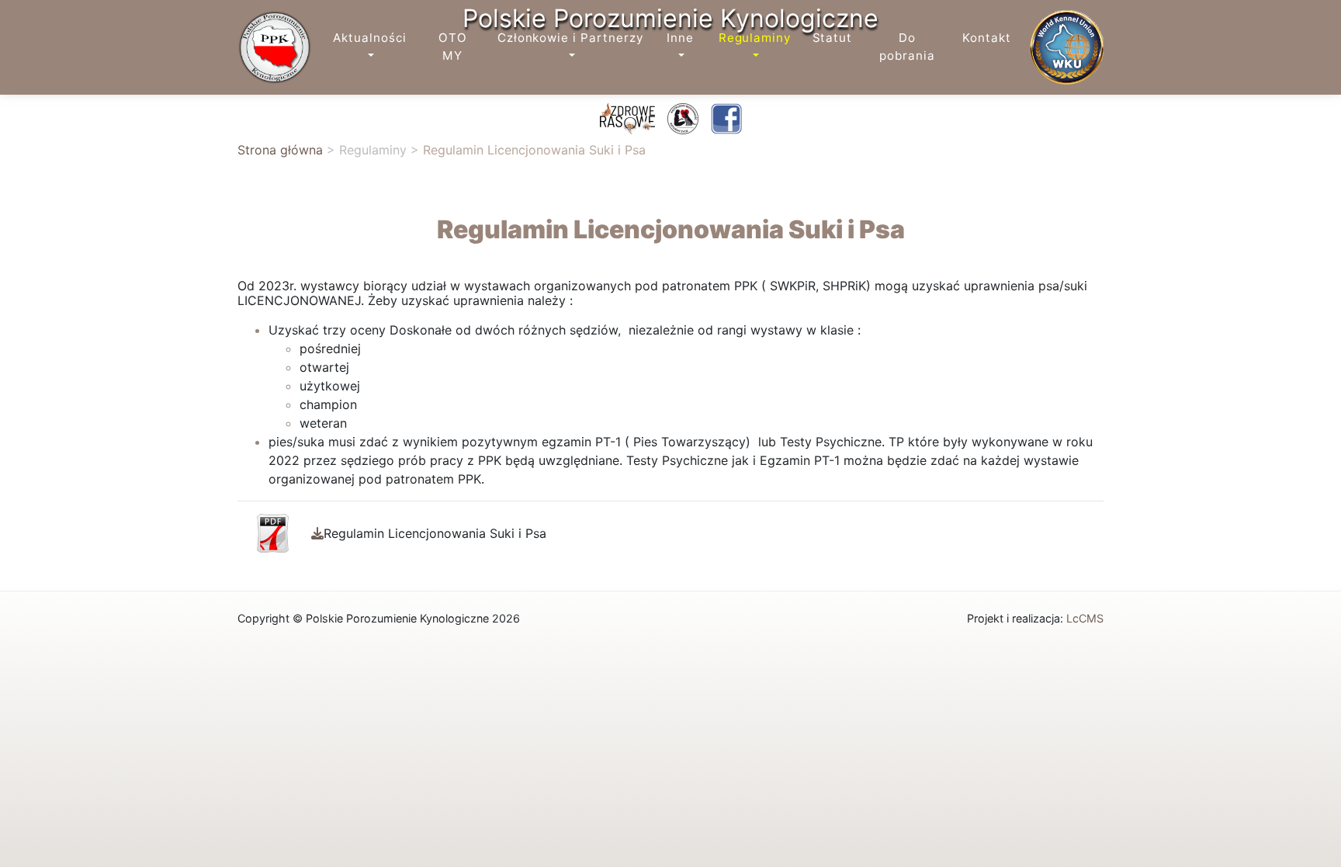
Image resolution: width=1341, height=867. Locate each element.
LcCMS (1085, 618)
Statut (833, 37)
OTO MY (452, 46)
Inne (680, 37)
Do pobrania (907, 46)
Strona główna (280, 150)
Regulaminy (755, 37)
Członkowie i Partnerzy (570, 37)
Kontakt (986, 37)
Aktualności (369, 37)
